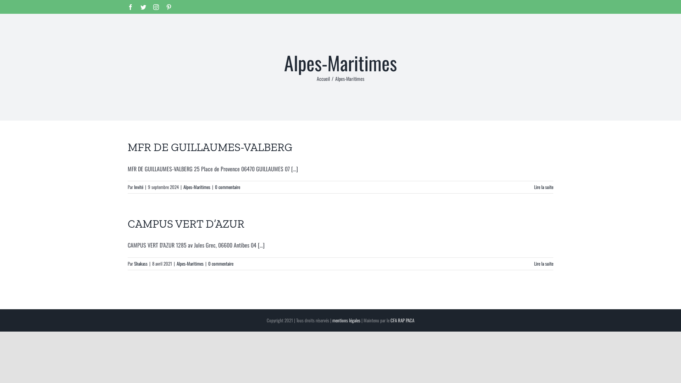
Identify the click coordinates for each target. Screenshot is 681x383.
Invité (138, 186)
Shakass (141, 263)
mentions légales (346, 320)
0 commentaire (227, 186)
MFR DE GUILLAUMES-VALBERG (210, 147)
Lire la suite (543, 186)
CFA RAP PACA (402, 320)
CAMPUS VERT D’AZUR (186, 224)
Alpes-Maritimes (196, 186)
